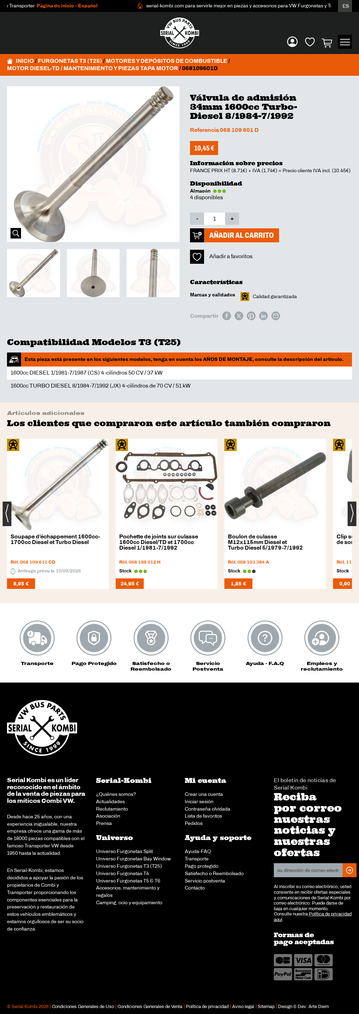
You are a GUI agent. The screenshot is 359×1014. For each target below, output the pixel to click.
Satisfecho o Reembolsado (214, 873)
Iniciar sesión (199, 801)
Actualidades (110, 801)
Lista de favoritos (203, 816)
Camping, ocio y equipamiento (129, 902)
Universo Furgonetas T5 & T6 (128, 881)
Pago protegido (201, 866)
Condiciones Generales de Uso (83, 1006)
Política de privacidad (207, 1006)
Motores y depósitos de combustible (166, 61)
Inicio (25, 61)
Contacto (195, 888)
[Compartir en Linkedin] (263, 315)
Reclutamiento (112, 809)
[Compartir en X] (239, 315)
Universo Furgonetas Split (124, 851)
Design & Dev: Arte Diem (303, 1006)
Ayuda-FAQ (198, 851)
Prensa (104, 823)
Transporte (197, 858)
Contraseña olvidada (207, 809)
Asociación (108, 816)
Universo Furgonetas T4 (122, 873)
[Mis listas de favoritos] (310, 42)
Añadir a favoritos (230, 256)
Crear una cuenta (204, 794)
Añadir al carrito (241, 235)
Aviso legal (243, 1006)
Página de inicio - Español (55, 5)
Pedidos (194, 823)
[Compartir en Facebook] (226, 315)
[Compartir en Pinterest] (251, 315)
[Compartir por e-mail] (275, 315)
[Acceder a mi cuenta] (292, 42)
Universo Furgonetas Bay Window (133, 858)
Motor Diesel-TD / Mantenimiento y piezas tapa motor (92, 68)
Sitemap (266, 1006)
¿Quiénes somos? (116, 794)
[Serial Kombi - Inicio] (179, 33)
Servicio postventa (205, 881)
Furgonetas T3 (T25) (70, 61)
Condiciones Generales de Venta (149, 1006)
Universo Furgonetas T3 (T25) (129, 866)
